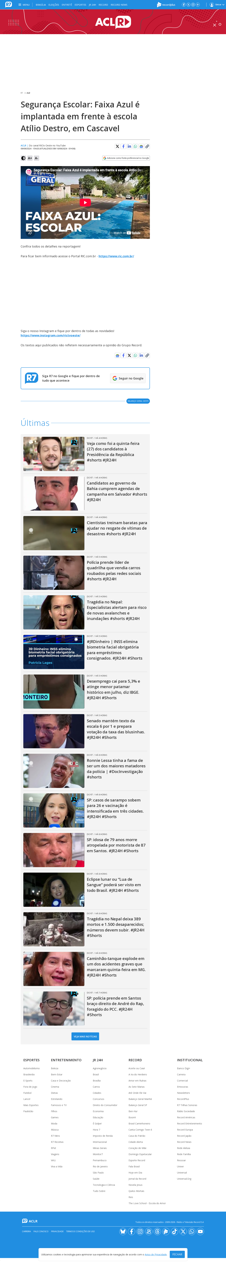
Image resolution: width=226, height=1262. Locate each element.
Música (55, 1129)
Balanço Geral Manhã (140, 1099)
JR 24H (92, 4)
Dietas (54, 1092)
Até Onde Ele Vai (137, 1092)
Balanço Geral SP (138, 1105)
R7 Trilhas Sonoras (187, 1105)
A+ (30, 158)
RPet (53, 1148)
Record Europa (185, 1129)
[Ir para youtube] (200, 1231)
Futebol (27, 1092)
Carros (96, 1086)
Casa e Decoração (61, 1080)
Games (55, 1117)
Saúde (96, 1178)
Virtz (53, 1160)
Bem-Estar (56, 1074)
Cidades (97, 1092)
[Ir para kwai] (148, 1231)
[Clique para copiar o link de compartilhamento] (147, 146)
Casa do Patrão (137, 1135)
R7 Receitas (57, 1141)
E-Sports (27, 1080)
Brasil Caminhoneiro (139, 1123)
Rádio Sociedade (186, 1111)
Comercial (182, 1080)
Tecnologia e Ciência (104, 1184)
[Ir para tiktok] (174, 1231)
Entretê (67, 4)
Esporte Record (137, 1160)
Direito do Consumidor (105, 1105)
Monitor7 (98, 1154)
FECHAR (177, 1254)
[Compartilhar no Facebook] (123, 146)
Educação (98, 1117)
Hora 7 (96, 1129)
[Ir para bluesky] (123, 1231)
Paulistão (28, 1111)
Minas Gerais (100, 1148)
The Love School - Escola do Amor (147, 1203)
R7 (22, 93)
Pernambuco (100, 1160)
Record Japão (184, 1135)
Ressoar (181, 1160)
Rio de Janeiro (100, 1166)
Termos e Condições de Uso (80, 1231)
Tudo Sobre (99, 1191)
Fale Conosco (41, 1231)
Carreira (181, 1074)
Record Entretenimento (189, 1123)
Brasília (41, 4)
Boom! (132, 1117)
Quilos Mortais (136, 1191)
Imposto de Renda (103, 1135)
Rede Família (184, 1154)
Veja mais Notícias (85, 1036)
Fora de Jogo (30, 1086)
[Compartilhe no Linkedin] (129, 146)
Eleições (53, 4)
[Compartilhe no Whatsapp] (135, 146)
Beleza (54, 1068)
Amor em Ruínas (137, 1080)
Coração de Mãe (137, 1148)
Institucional (190, 1060)
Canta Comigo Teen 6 (140, 1129)
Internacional (100, 1141)
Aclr (28, 93)
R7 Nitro (55, 1135)
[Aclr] (113, 21)
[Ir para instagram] (193, 5)
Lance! (26, 1099)
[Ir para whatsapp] (191, 1231)
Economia (98, 1111)
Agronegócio (100, 1068)
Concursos (98, 1099)
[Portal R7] (8, 4)
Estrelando (56, 1099)
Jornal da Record (137, 1178)
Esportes (80, 4)
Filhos (54, 1111)
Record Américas (186, 1117)
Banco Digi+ (183, 1068)
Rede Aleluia (183, 1148)
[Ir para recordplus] (166, 1231)
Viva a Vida (56, 1166)
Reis (131, 1197)
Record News (119, 4)
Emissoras (182, 1086)
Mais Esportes (31, 1105)
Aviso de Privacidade (156, 1254)
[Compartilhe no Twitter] (117, 146)
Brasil (96, 1074)
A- (36, 158)
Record (103, 4)
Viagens (55, 1154)
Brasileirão (29, 1074)
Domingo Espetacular (140, 1154)
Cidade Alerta (136, 1141)
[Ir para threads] (157, 1231)
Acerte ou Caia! (137, 1068)
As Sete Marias (137, 1086)
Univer (180, 1166)
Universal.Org (184, 1178)
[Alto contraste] (23, 158)
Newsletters (183, 1092)
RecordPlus (183, 1099)
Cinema (55, 1086)
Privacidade (57, 1231)
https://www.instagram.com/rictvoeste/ (50, 335)
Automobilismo (31, 1068)
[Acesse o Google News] (141, 146)
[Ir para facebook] (184, 5)
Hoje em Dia (135, 1172)
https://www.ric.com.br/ (116, 256)
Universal (182, 1172)
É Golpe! (97, 1123)
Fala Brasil (134, 1166)
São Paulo (98, 1172)
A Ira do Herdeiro (138, 1074)
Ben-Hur (133, 1111)
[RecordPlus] (166, 4)
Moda (54, 1123)
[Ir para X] (188, 5)
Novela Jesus (135, 1184)
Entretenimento (66, 1060)
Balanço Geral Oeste (138, 401)
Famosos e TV (59, 1105)
